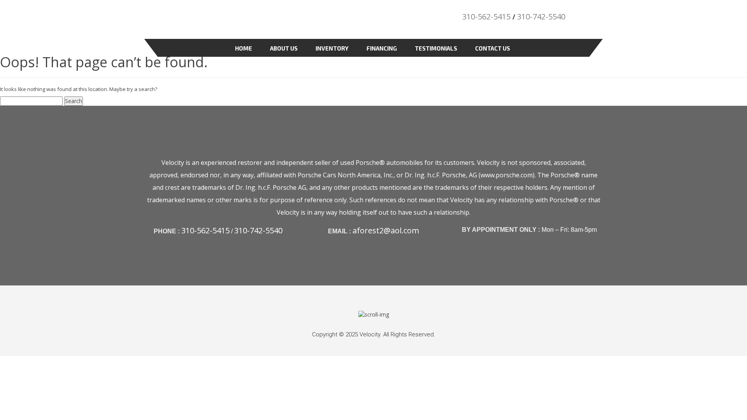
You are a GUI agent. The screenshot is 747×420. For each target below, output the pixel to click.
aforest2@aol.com (385, 230)
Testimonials (436, 48)
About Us (284, 48)
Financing (381, 48)
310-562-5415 (486, 16)
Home (243, 48)
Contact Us (492, 48)
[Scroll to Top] (373, 314)
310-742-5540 (541, 16)
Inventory (332, 48)
